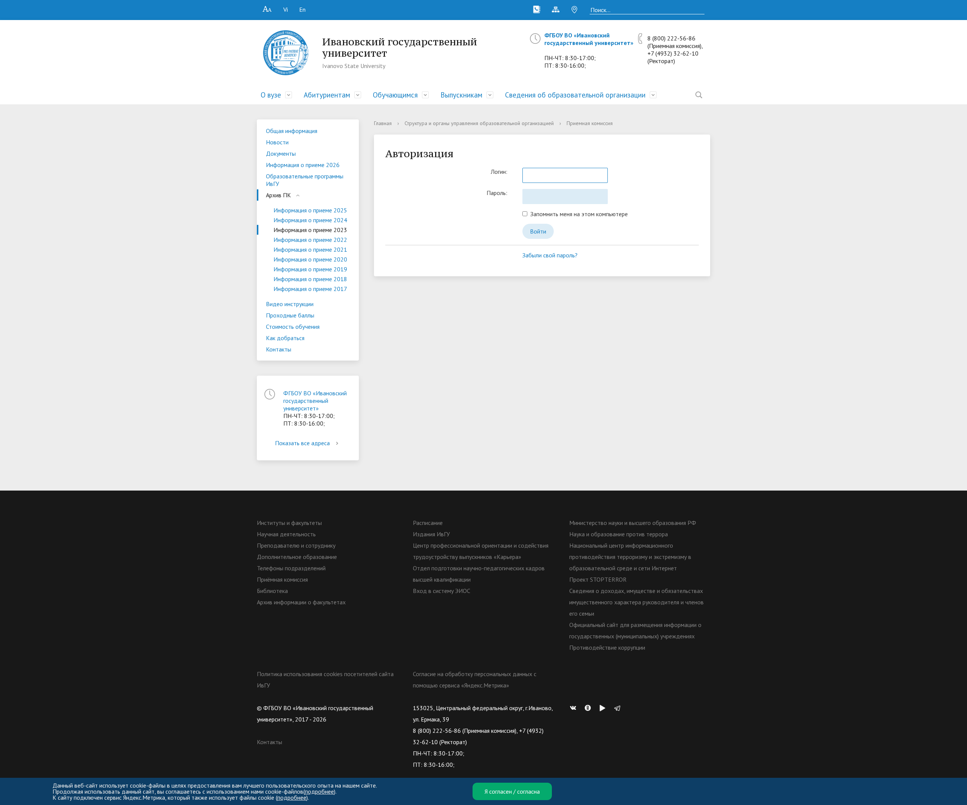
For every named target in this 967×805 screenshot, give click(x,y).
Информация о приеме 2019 (310, 269)
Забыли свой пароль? (550, 255)
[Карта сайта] (555, 9)
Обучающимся (395, 94)
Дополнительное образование (297, 556)
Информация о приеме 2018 (310, 279)
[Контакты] (536, 9)
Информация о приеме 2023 (310, 230)
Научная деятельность (286, 534)
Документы (281, 153)
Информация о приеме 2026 (303, 165)
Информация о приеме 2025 (310, 210)
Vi (285, 9)
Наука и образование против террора (618, 534)
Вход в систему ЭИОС (441, 590)
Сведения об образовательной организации (575, 94)
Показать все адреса (302, 443)
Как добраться (285, 338)
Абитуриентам (327, 94)
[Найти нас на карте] (574, 9)
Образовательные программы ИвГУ (304, 179)
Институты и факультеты (289, 522)
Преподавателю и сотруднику (296, 545)
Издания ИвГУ (431, 534)
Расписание (428, 522)
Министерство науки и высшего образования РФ (632, 522)
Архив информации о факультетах (301, 602)
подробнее (319, 791)
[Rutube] (604, 708)
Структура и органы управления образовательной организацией (479, 123)
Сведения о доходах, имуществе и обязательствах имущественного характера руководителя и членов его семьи (636, 602)
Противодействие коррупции (607, 647)
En (302, 9)
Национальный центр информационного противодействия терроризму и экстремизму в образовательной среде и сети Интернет (630, 557)
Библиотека (272, 590)
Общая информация (291, 131)
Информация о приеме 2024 (310, 220)
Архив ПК (278, 195)
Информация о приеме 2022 (310, 239)
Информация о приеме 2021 (310, 249)
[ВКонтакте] (575, 708)
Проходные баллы (290, 315)
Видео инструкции (290, 304)
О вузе (271, 94)
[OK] (589, 708)
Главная (383, 123)
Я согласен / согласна (512, 791)
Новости (277, 142)
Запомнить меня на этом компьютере (577, 214)
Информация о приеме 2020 (310, 259)
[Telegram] (619, 708)
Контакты (278, 349)
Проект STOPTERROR (598, 579)
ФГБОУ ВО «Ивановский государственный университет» (588, 38)
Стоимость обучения (293, 326)
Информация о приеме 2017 (310, 289)
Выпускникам (461, 94)
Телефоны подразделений (291, 568)
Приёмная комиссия (282, 579)
